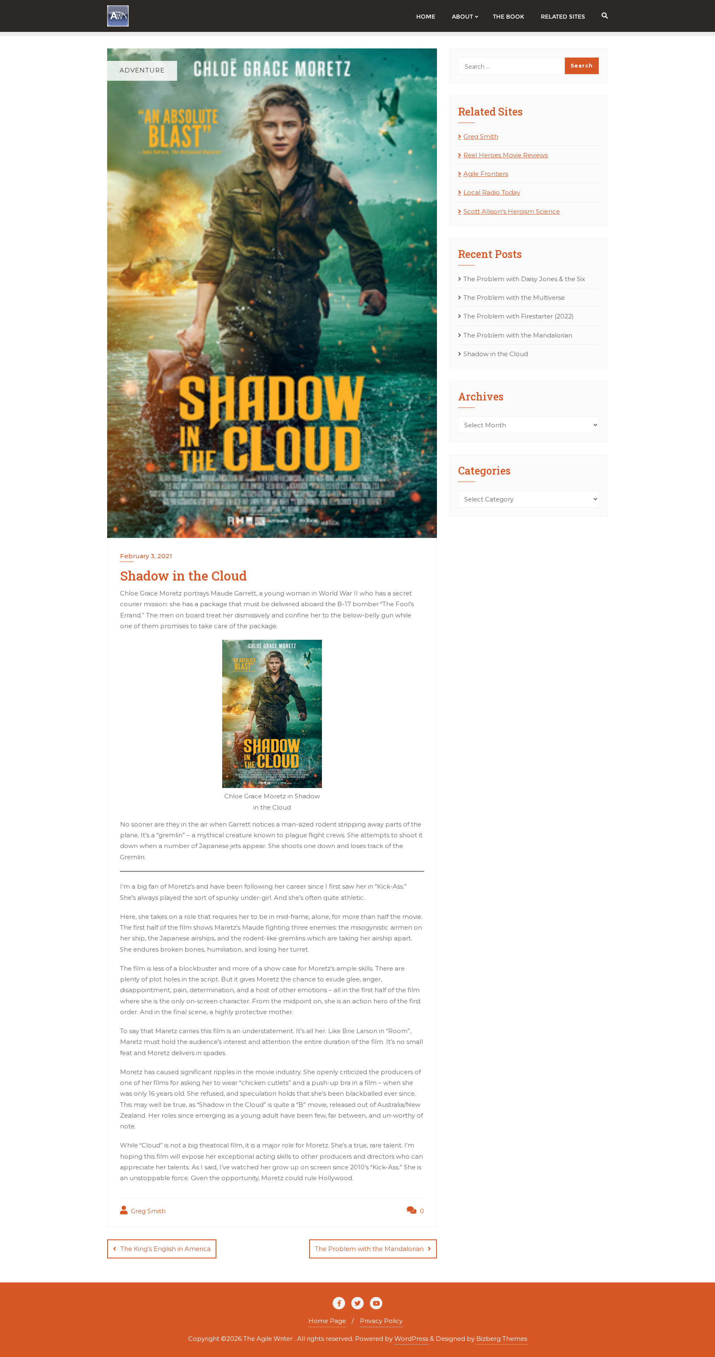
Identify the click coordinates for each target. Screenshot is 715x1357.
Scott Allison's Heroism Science (511, 211)
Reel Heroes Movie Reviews (505, 155)
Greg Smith (147, 1211)
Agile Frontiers (485, 174)
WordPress (411, 1339)
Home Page (327, 1321)
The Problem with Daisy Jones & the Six (524, 279)
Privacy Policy (381, 1321)
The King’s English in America (165, 1249)
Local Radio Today (491, 192)
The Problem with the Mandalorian (369, 1249)
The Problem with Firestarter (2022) (518, 316)
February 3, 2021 (146, 556)
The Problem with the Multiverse (514, 297)
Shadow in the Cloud (495, 354)
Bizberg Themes (501, 1339)
